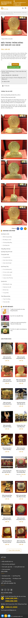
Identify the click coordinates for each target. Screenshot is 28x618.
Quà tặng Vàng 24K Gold (6, 251)
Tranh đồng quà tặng (5, 296)
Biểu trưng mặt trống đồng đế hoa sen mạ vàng (7, 403)
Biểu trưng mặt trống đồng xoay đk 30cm (21, 518)
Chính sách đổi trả (6, 569)
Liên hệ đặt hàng (14, 67)
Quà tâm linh (4, 281)
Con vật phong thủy (7, 269)
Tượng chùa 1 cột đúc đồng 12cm (21, 426)
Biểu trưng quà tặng (7, 236)
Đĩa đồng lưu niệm (7, 239)
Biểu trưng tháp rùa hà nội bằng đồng (21, 471)
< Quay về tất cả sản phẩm (7, 38)
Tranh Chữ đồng (6, 299)
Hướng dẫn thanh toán (20, 566)
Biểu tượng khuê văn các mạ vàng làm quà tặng (21, 448)
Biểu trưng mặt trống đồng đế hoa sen (7, 380)
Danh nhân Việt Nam (7, 260)
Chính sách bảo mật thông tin (8, 564)
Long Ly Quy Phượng (8, 277)
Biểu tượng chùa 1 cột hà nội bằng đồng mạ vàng (7, 448)
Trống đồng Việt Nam (5, 248)
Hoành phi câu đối (7, 287)
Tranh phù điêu (6, 301)
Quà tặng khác (6, 245)
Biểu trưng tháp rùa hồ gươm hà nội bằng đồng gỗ (7, 541)
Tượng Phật (5, 292)
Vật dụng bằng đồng (7, 242)
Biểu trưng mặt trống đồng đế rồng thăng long (21, 357)
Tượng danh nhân (5, 254)
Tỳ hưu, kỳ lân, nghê (7, 272)
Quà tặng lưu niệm (5, 234)
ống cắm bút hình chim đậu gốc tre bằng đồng (21, 403)
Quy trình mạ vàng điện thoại (16, 315)
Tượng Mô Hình (6, 257)
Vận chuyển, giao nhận (7, 566)
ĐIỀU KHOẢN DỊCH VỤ (7, 561)
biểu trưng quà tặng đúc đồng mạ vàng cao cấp (21, 496)
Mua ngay (15, 64)
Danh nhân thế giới (7, 263)
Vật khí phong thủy (7, 275)
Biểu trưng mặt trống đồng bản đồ (7, 357)
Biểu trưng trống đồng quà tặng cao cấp (21, 541)
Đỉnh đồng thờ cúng (7, 284)
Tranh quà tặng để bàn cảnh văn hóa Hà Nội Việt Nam (7, 471)
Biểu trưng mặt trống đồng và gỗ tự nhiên (7, 518)
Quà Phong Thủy (5, 266)
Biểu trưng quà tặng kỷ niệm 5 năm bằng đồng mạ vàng (7, 496)
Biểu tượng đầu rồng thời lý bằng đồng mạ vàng (7, 426)
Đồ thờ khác (6, 289)
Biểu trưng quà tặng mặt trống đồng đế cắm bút (21, 380)
